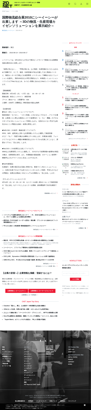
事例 (3, 349)
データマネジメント (29, 375)
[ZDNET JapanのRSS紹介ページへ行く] (50, 341)
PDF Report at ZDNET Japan (32, 384)
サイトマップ (72, 401)
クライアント (28, 354)
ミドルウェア (28, 368)
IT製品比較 (5, 363)
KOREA (70, 364)
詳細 (35, 408)
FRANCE (70, 359)
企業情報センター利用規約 (29, 295)
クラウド (26, 352)
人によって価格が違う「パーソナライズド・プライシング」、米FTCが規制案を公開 (31, 312)
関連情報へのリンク (50, 193)
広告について (53, 401)
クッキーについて (41, 401)
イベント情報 (14, 11)
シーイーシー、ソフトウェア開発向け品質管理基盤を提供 (23, 247)
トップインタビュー (7, 352)
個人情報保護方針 (20, 401)
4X (47, 347)
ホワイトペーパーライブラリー (77, 138)
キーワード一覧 (6, 366)
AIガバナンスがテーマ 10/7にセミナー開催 (27, 2)
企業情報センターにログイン (16, 291)
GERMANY (71, 362)
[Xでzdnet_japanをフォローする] (45, 341)
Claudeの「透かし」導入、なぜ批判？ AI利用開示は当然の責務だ (25, 305)
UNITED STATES (72, 357)
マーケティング (28, 373)
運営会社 (62, 401)
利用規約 (30, 401)
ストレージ (27, 363)
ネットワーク (28, 366)
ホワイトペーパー (7, 354)
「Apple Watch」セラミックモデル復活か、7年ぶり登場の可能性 (25, 319)
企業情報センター (7, 356)
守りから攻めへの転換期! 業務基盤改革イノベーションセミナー (25, 226)
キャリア (26, 377)
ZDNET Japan (5, 11)
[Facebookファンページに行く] (40, 341)
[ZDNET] (7, 4)
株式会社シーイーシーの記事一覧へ (46, 266)
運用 (25, 370)
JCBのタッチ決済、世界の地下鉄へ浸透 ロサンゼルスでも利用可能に (26, 309)
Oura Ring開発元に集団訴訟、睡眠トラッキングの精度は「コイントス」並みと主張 (30, 316)
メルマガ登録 (75, 279)
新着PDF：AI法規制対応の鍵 (23, 5)
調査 (25, 382)
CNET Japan (79, 293)
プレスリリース (6, 358)
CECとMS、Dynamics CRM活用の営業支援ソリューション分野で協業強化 (29, 256)
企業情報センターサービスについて (42, 291)
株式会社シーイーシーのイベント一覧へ (44, 229)
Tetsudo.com (50, 354)
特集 (3, 347)
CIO (25, 349)
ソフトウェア (28, 358)
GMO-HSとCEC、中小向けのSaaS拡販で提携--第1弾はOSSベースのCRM (29, 260)
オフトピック (28, 380)
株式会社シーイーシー (8, 30)
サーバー (26, 361)
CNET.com (71, 349)
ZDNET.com (71, 352)
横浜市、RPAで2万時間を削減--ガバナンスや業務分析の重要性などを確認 (28, 240)
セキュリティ (28, 356)
